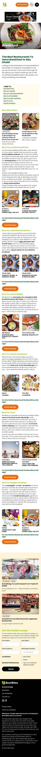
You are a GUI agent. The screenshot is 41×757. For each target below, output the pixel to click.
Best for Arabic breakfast (12, 98)
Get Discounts (22, 5)
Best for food (8, 101)
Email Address (7, 649)
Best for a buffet (9, 91)
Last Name (25, 641)
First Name (6, 641)
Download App (10, 225)
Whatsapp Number (28, 649)
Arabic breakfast (15, 359)
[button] (37, 5)
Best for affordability (11, 96)
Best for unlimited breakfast (13, 93)
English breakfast (9, 103)
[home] (4, 4)
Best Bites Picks (9, 88)
